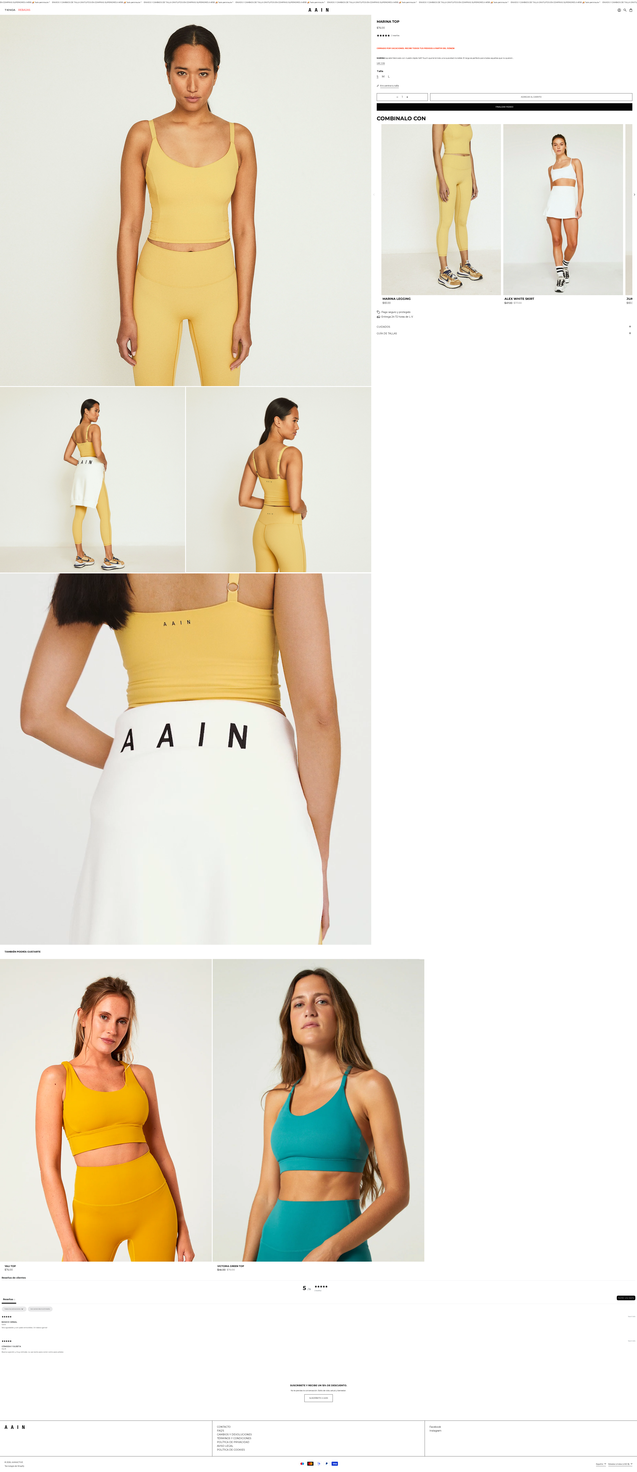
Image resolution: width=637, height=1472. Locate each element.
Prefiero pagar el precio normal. (340, 771)
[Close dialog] (379, 698)
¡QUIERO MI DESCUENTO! (340, 748)
